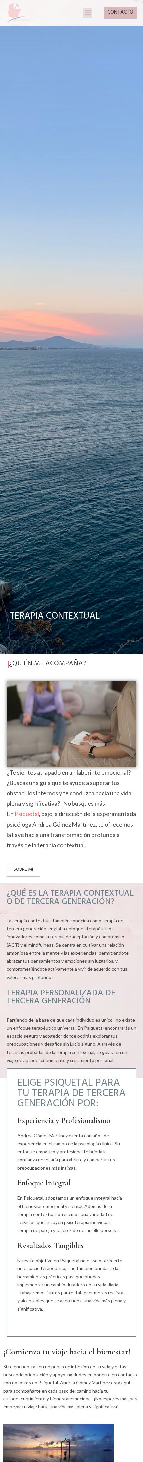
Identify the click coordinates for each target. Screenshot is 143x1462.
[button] (88, 13)
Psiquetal (27, 813)
